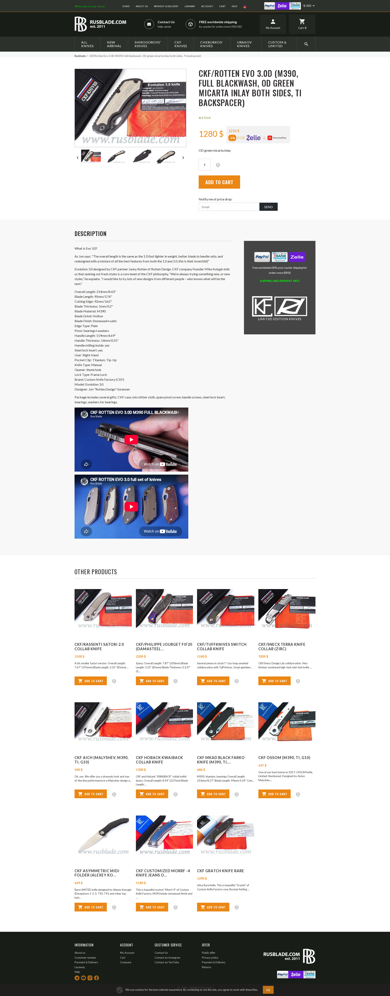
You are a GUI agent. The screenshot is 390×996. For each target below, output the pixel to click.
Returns (206, 967)
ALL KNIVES (87, 44)
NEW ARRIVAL (114, 44)
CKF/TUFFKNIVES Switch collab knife (222, 646)
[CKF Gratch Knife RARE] (225, 836)
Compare (125, 962)
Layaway (190, 6)
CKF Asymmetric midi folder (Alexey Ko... (97, 873)
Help (234, 6)
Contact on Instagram (167, 957)
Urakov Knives (244, 44)
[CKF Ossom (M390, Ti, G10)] (287, 722)
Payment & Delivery (166, 6)
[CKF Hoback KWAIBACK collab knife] (164, 722)
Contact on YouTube (167, 962)
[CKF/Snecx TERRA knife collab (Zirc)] (287, 609)
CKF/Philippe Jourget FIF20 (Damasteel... (164, 646)
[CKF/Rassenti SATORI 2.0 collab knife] (103, 609)
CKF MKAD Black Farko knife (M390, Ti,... (221, 759)
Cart (222, 6)
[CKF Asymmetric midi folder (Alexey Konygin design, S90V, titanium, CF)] (103, 836)
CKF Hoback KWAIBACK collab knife (159, 759)
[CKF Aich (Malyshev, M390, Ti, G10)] (103, 722)
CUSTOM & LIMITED (277, 44)
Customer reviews (85, 957)
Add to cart (219, 182)
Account (207, 6)
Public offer (208, 952)
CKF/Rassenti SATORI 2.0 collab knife (99, 646)
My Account (127, 952)
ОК (268, 990)
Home (126, 6)
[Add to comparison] (218, 164)
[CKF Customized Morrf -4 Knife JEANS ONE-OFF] (164, 836)
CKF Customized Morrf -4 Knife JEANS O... (163, 873)
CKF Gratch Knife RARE (220, 871)
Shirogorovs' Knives (148, 44)
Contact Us (166, 22)
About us (142, 6)
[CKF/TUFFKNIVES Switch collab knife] (225, 609)
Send (268, 207)
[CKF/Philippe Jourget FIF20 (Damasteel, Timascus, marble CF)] (164, 609)
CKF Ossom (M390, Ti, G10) (284, 757)
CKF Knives (180, 44)
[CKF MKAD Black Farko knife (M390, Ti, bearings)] (225, 722)
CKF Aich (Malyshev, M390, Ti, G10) (102, 759)
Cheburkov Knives (211, 44)
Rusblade (80, 56)
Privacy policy (210, 957)
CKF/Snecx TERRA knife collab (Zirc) (282, 646)
